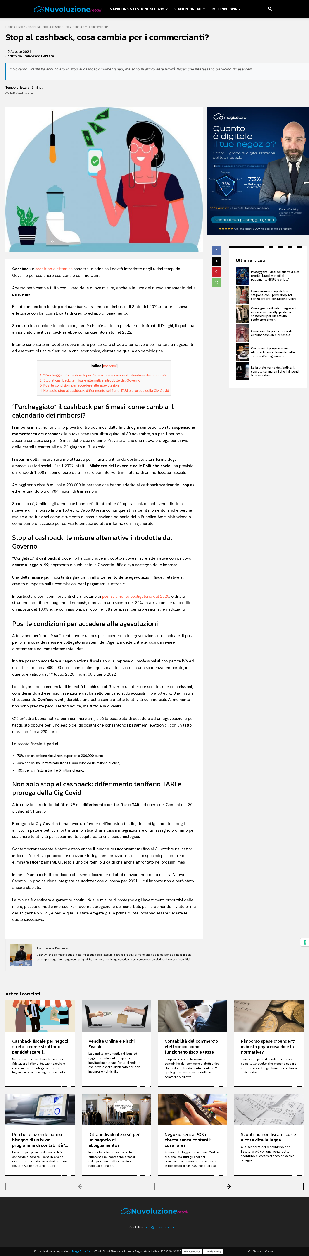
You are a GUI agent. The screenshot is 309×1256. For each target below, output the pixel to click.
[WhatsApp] (216, 282)
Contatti (270, 1251)
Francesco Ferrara (38, 56)
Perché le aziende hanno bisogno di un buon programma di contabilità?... (40, 1140)
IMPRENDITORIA (224, 9)
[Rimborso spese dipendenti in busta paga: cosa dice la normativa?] (269, 1016)
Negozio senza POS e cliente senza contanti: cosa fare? (188, 1140)
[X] (216, 261)
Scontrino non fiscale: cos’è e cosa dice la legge (268, 1137)
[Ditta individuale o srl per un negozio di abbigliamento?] (116, 1109)
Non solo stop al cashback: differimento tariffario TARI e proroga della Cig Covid (104, 390)
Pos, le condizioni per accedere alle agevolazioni (79, 385)
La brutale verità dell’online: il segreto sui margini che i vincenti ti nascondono (275, 371)
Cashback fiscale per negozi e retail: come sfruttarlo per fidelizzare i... (40, 1046)
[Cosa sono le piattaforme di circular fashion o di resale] (242, 333)
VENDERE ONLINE (188, 9)
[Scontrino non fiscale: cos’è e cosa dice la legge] (269, 1109)
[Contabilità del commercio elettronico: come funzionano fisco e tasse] (192, 1016)
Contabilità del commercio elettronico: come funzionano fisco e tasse (191, 1046)
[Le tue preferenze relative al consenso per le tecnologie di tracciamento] (304, 942)
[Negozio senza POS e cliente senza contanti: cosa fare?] (192, 1109)
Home (9, 27)
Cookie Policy (213, 1251)
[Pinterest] (216, 272)
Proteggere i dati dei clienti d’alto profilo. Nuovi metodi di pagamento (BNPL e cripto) (275, 276)
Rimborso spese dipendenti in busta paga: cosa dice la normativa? (268, 1046)
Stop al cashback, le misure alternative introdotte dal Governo (90, 380)
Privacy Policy (192, 1251)
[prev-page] (80, 1186)
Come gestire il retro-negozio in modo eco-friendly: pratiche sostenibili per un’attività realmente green (274, 314)
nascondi (110, 366)
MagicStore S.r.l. (82, 1251)
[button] (269, 9)
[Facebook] (216, 250)
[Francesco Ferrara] (21, 955)
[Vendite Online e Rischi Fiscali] (116, 1016)
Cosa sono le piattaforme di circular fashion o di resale (271, 333)
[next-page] (229, 1186)
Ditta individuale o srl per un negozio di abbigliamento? (114, 1140)
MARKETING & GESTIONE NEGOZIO (137, 9)
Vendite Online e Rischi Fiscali (111, 1044)
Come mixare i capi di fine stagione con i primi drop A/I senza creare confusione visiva (273, 295)
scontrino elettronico (54, 268)
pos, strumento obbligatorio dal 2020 (135, 596)
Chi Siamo (254, 1251)
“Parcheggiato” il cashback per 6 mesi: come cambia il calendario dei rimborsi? (103, 375)
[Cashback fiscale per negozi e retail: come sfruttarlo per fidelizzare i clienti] (40, 1016)
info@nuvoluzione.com (163, 1227)
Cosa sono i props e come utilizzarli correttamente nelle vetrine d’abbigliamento (273, 352)
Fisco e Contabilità (28, 27)
